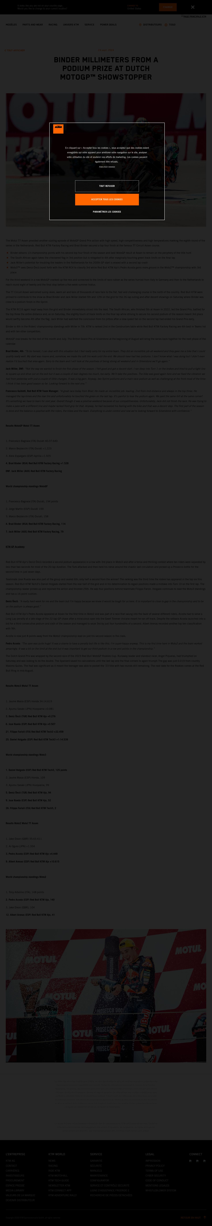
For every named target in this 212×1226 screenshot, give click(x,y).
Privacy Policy (103, 166)
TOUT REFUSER (107, 186)
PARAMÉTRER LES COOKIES (107, 212)
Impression (111, 166)
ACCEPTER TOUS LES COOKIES (107, 199)
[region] (107, 171)
